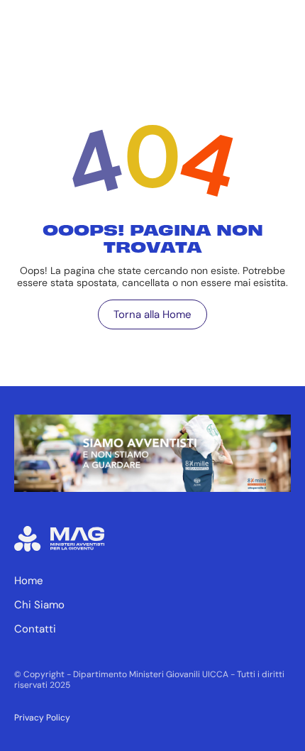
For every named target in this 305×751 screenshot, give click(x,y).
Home (28, 581)
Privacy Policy (42, 717)
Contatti (35, 629)
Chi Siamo (39, 605)
